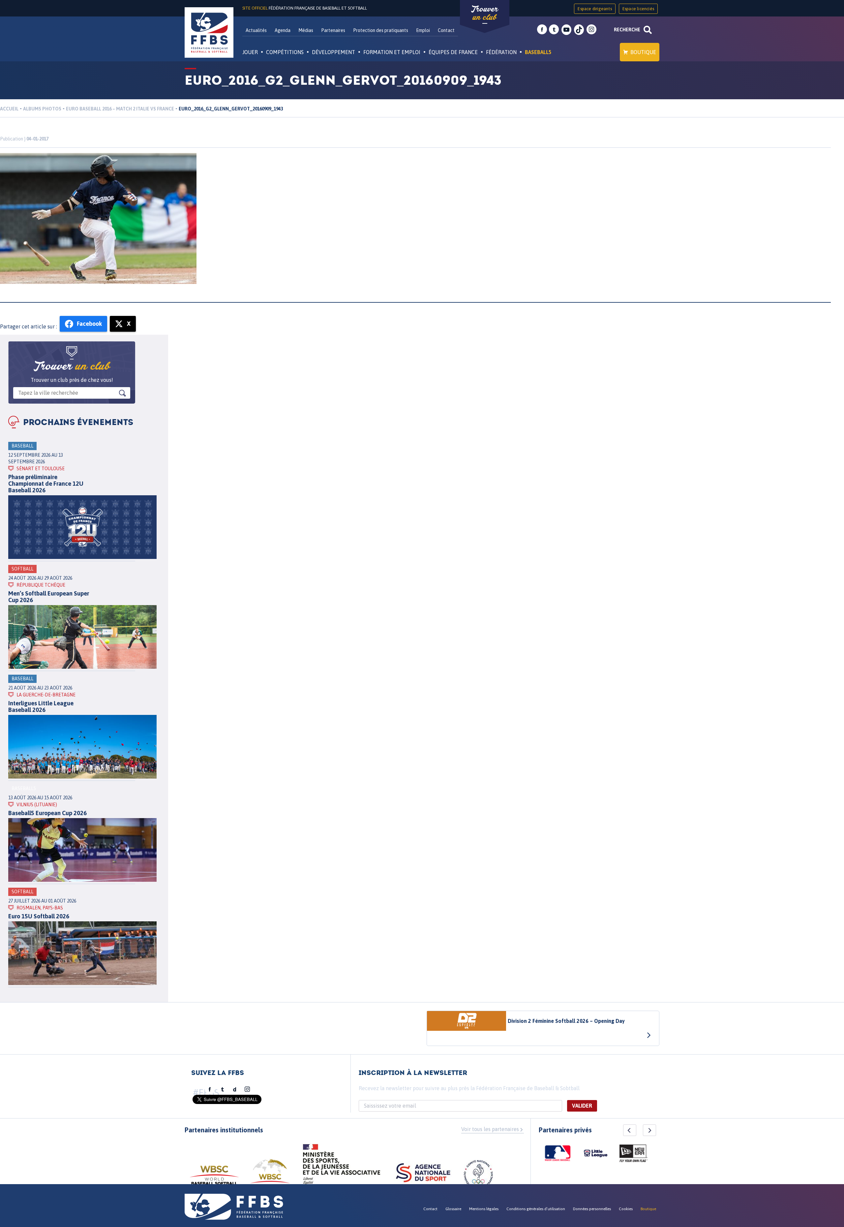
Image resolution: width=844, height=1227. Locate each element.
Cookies (626, 1209)
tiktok (579, 29)
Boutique (643, 52)
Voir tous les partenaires (490, 1129)
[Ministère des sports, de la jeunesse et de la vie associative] (341, 1166)
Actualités (256, 30)
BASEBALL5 (538, 52)
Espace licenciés (638, 8)
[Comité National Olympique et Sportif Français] (478, 1175)
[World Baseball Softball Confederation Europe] (270, 1175)
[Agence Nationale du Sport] (423, 1173)
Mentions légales (483, 1209)
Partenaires (333, 30)
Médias (305, 30)
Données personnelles (592, 1209)
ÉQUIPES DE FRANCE (453, 52)
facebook (542, 29)
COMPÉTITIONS (285, 52)
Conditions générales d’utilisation (535, 1209)
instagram (591, 29)
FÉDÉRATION (501, 52)
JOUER (250, 52)
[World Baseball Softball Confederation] (214, 1178)
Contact (446, 30)
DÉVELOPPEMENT (333, 52)
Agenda (282, 30)
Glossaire (453, 1209)
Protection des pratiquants (380, 30)
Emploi (423, 30)
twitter (554, 29)
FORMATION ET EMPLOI (391, 52)
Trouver (484, 13)
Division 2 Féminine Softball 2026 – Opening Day (566, 1021)
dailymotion (235, 1089)
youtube (566, 29)
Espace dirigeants (595, 8)
